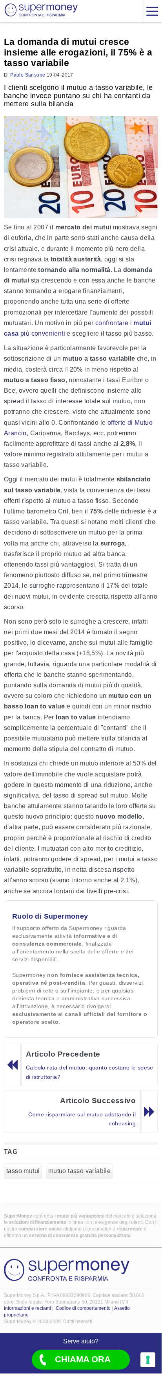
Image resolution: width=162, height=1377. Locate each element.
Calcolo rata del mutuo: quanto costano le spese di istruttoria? (89, 1072)
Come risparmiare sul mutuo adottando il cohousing (82, 1119)
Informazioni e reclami (27, 1308)
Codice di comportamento (83, 1308)
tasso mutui (23, 1171)
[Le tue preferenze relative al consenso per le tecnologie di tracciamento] (147, 1359)
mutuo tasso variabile (79, 1171)
